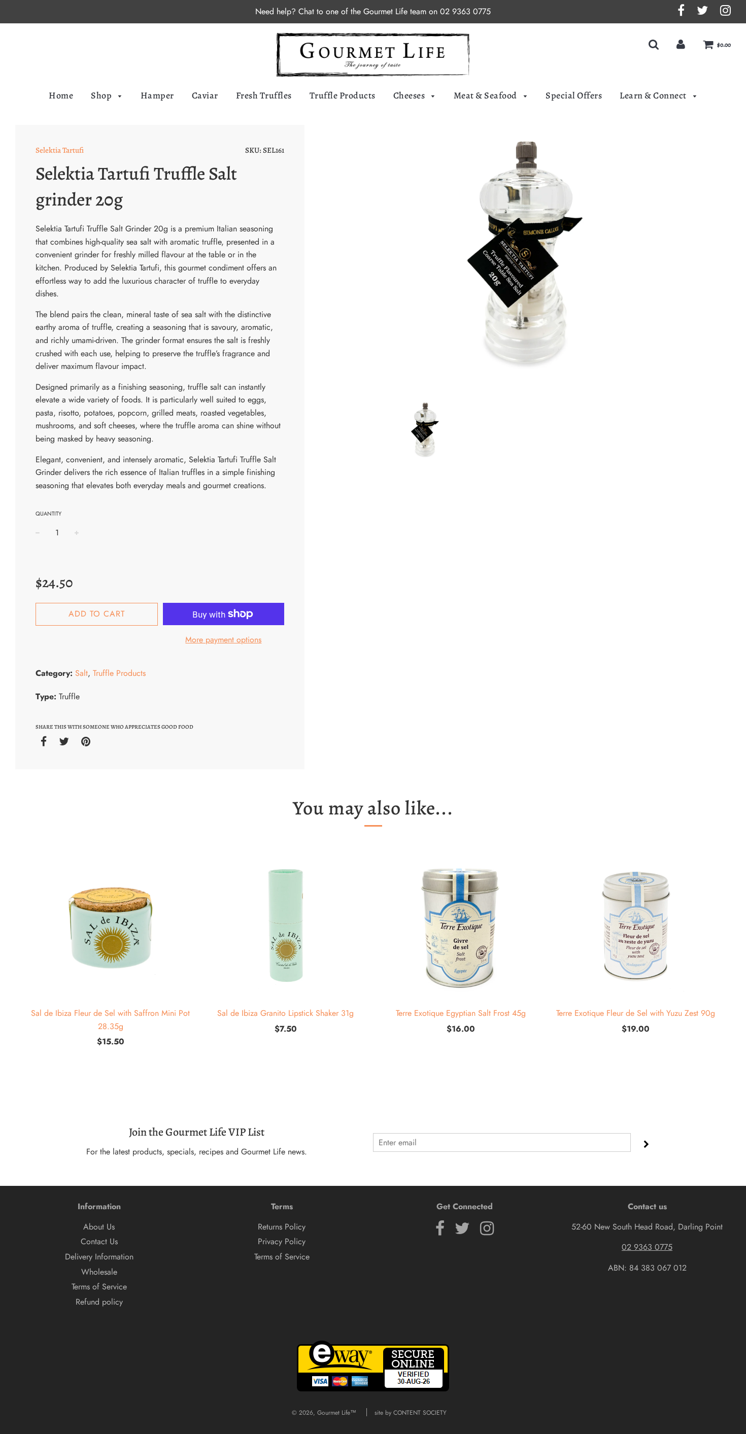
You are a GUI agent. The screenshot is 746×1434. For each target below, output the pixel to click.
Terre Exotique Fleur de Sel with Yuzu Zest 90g (635, 1013)
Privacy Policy (282, 1241)
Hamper (157, 95)
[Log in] (680, 44)
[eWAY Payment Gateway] (373, 1389)
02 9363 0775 (465, 11)
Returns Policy (282, 1227)
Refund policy (99, 1302)
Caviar (205, 95)
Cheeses (410, 95)
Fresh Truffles (264, 95)
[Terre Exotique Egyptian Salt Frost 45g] (460, 925)
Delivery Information (99, 1256)
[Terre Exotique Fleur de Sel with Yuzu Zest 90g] (636, 925)
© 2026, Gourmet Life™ (324, 1412)
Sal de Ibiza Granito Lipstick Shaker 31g (285, 1013)
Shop (102, 95)
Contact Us (99, 1241)
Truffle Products (343, 95)
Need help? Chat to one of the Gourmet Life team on (347, 11)
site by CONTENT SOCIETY (411, 1412)
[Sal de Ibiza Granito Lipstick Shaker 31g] (285, 925)
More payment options (223, 639)
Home (61, 95)
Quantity (48, 513)
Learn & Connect (654, 95)
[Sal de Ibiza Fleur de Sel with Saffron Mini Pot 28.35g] (110, 925)
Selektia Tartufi (60, 150)
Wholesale (99, 1272)
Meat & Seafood (486, 95)
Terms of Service (99, 1286)
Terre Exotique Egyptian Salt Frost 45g (461, 1013)
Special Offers (574, 95)
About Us (99, 1227)
